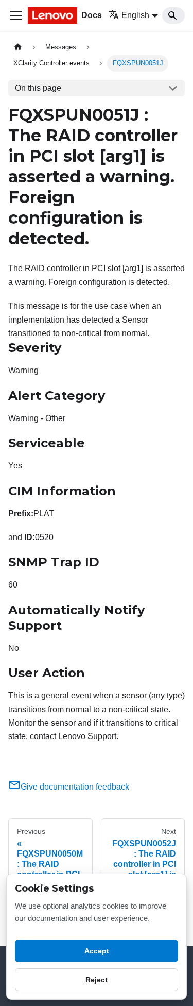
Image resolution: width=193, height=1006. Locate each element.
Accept (96, 951)
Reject (96, 980)
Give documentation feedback (75, 786)
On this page (38, 87)
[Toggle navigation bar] (16, 15)
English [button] (135, 15)
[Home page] (18, 47)
